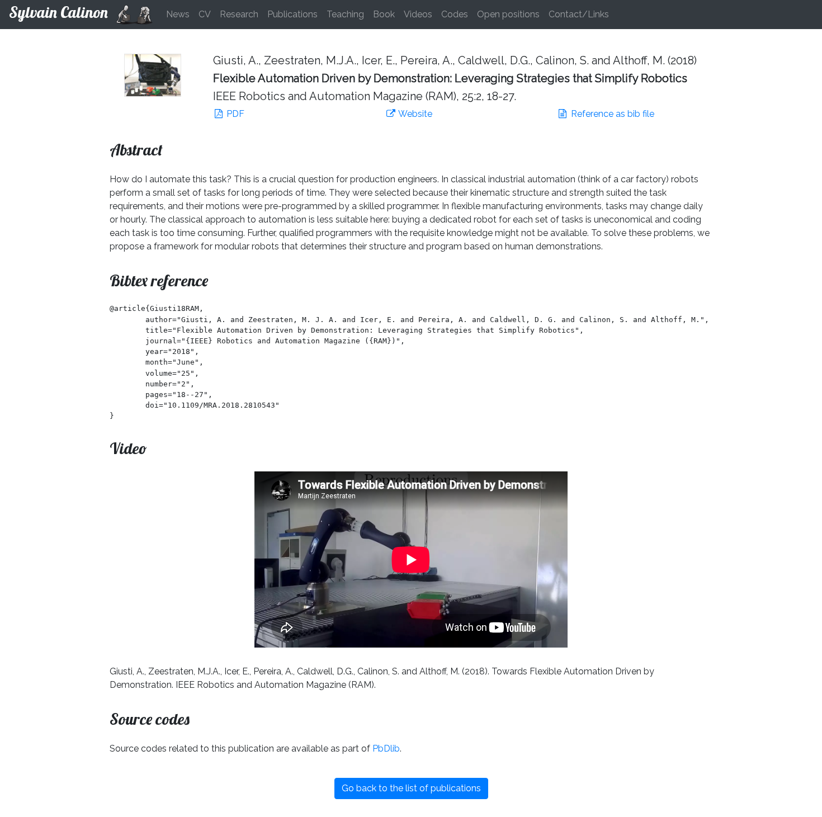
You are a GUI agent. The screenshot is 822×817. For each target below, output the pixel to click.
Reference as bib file (611, 113)
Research (239, 14)
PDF (234, 113)
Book (384, 14)
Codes (454, 14)
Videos (418, 14)
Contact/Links (579, 14)
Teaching (345, 14)
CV (205, 14)
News (178, 14)
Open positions (508, 14)
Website (414, 113)
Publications (292, 14)
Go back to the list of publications (411, 788)
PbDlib (386, 748)
